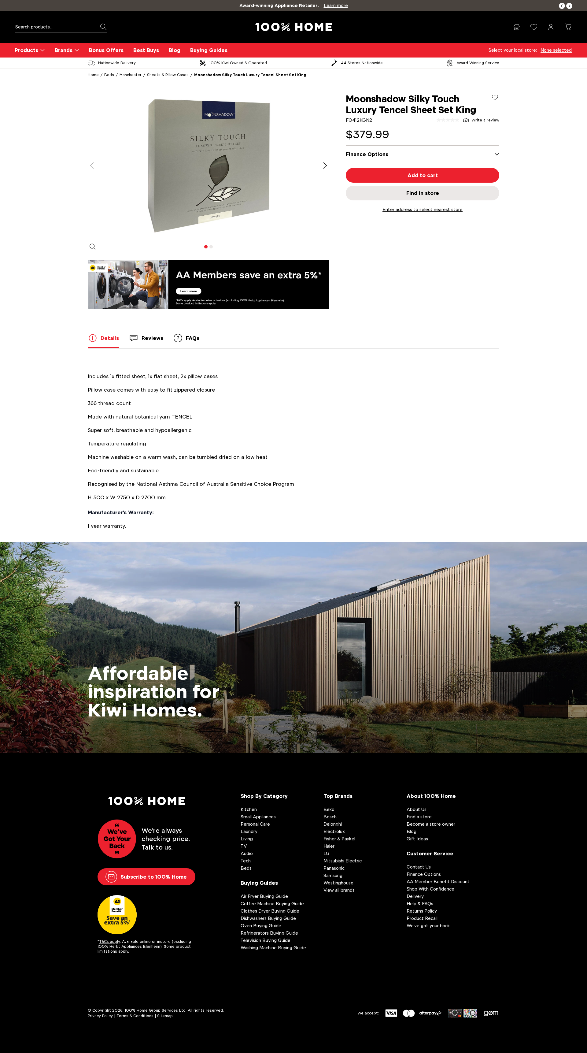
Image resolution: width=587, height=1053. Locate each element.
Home (93, 75)
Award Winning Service (477, 63)
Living (247, 838)
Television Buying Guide (265, 940)
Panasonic (334, 868)
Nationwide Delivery (117, 63)
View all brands (339, 890)
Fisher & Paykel (339, 838)
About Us (416, 809)
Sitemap (165, 1016)
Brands (63, 50)
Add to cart (423, 175)
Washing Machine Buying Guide (273, 947)
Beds (109, 75)
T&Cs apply (109, 941)
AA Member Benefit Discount (438, 881)
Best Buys (146, 50)
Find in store (422, 193)
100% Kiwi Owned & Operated (238, 63)
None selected (556, 50)
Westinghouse (338, 882)
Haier (328, 846)
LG (326, 853)
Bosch (330, 816)
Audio (247, 853)
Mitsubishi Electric (342, 860)
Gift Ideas (417, 838)
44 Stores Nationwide (362, 63)
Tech (246, 860)
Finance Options (424, 874)
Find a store (419, 816)
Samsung (332, 875)
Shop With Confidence (430, 889)
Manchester (131, 75)
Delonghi (332, 824)
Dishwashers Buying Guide (268, 918)
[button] (562, 6)
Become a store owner (431, 824)
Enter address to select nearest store (422, 209)
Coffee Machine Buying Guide (272, 903)
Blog (174, 50)
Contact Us (419, 867)
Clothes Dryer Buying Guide (270, 911)
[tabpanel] (208, 165)
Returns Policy (422, 911)
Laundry (249, 831)
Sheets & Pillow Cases (168, 75)
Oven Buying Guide (261, 925)
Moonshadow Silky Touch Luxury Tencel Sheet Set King (250, 75)
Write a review (485, 120)
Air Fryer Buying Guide (264, 896)
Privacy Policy (100, 1016)
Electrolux (334, 831)
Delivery (415, 896)
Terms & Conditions (134, 1016)
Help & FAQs (420, 903)
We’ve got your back (428, 925)
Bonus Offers (106, 50)
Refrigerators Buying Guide (269, 933)
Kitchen (249, 809)
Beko (328, 809)
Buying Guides (208, 50)
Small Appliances (258, 816)
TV (244, 846)
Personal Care (255, 824)
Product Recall (422, 918)
